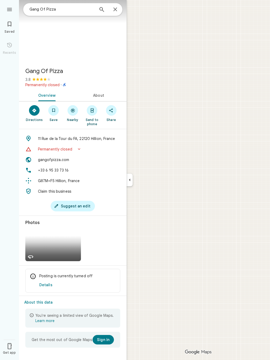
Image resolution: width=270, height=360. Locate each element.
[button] (73, 149)
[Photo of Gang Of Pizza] (73, 31)
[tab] (46, 95)
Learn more (45, 320)
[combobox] (62, 9)
